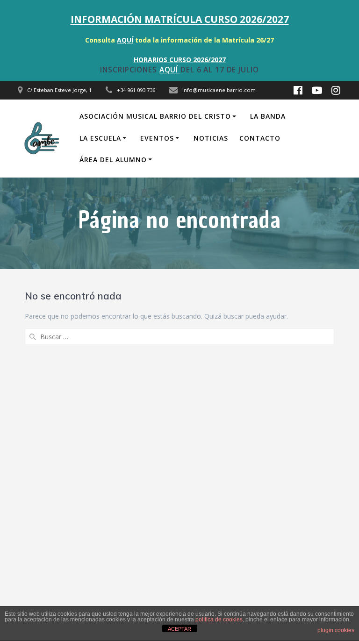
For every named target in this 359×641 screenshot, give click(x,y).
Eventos (157, 138)
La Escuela (100, 138)
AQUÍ (125, 40)
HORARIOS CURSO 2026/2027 (180, 59)
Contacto (259, 138)
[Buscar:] (179, 336)
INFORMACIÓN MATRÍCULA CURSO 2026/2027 (180, 19)
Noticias (211, 138)
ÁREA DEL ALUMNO (113, 159)
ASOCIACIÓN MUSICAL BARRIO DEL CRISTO (155, 116)
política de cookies (219, 619)
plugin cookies (335, 630)
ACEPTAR (179, 629)
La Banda (268, 116)
